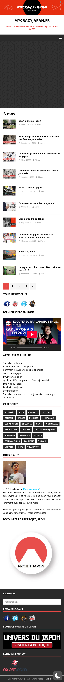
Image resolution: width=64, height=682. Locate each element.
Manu (39, 124)
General (9, 418)
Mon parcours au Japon (31, 218)
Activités (9, 412)
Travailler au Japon (12, 363)
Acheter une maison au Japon (18, 366)
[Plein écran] (56, 347)
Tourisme (29, 441)
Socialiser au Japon (12, 373)
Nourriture (11, 429)
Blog (21, 412)
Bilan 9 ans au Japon (30, 120)
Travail (42, 441)
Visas (20, 447)
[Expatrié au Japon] (15, 670)
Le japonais (48, 418)
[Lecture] (7, 347)
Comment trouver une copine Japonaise (23, 369)
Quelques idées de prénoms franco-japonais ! (39, 172)
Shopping (10, 435)
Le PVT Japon (11, 424)
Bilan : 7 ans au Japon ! (31, 187)
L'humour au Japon (12, 376)
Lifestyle (27, 424)
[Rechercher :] (32, 601)
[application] (32, 334)
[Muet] (51, 347)
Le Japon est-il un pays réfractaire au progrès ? (40, 269)
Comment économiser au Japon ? (37, 203)
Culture (46, 412)
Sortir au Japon (10, 390)
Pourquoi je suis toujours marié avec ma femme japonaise (39, 138)
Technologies (12, 441)
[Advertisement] (32, 74)
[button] (61, 3)
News (39, 424)
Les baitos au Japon (13, 387)
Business (32, 412)
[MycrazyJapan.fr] (32, 12)
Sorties (38, 435)
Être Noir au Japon (12, 383)
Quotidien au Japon (45, 429)
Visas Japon (33, 447)
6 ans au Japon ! (27, 251)
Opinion (26, 429)
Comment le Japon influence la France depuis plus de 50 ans (36, 236)
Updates (9, 447)
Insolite (33, 418)
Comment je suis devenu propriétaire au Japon (39, 155)
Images (21, 418)
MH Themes (51, 679)
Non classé (52, 424)
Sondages (24, 435)
